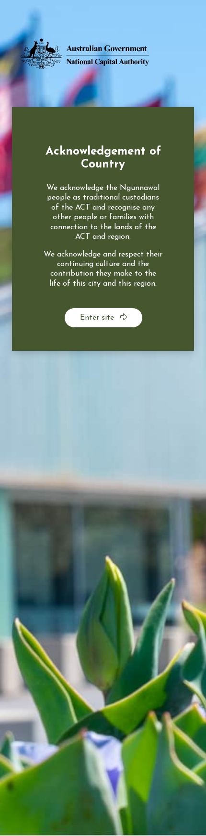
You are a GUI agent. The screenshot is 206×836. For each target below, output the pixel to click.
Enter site (98, 318)
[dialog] (103, 229)
